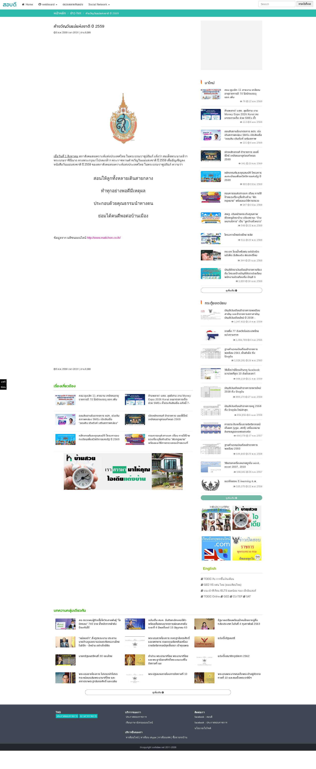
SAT (248, 596)
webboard (48, 4)
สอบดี (9, 4)
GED (226, 596)
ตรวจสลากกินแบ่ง (73, 4)
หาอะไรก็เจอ (305, 4)
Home (29, 4)
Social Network (98, 4)
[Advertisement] (123, 61)
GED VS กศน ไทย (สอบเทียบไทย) (222, 584)
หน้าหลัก (60, 13)
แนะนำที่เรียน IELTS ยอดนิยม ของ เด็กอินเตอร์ (229, 590)
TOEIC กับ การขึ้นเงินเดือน (218, 579)
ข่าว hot (75, 13)
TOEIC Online (211, 596)
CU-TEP (237, 596)
